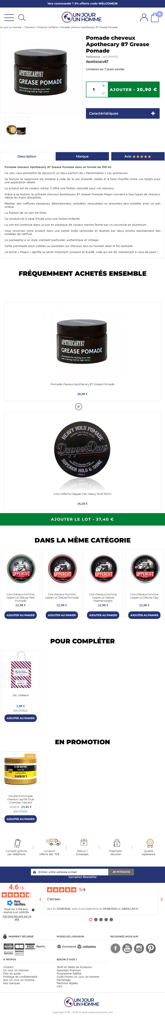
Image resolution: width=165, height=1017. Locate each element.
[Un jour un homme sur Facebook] (115, 948)
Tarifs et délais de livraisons (74, 967)
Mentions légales (67, 983)
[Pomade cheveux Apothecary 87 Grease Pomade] (41, 71)
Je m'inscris (121, 871)
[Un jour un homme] (82, 1002)
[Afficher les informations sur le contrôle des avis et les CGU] (33, 910)
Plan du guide (12, 973)
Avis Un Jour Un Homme (18, 980)
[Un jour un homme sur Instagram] (139, 948)
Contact (8, 967)
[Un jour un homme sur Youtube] (127, 948)
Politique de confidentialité (20, 976)
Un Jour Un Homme (15, 970)
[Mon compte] (144, 17)
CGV (60, 986)
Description (26, 156)
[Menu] (9, 17)
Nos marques (11, 983)
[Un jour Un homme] (82, 16)
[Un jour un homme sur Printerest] (151, 948)
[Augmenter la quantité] (103, 85)
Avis (128, 156)
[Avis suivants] (162, 899)
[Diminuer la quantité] (103, 93)
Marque (82, 156)
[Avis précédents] (40, 899)
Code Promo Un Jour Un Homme (78, 976)
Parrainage (63, 980)
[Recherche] (22, 17)
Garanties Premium (69, 970)
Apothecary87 (97, 61)
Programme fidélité (69, 973)
